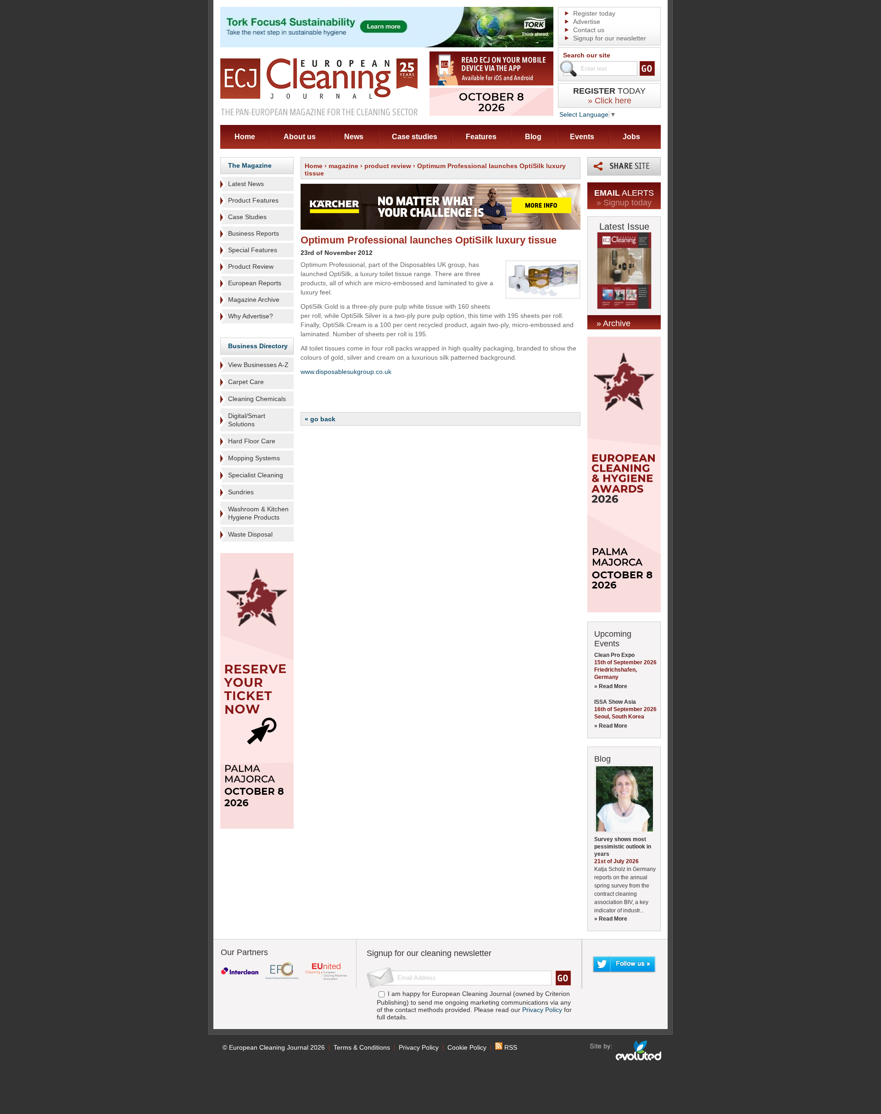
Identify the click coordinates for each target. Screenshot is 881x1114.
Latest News (246, 183)
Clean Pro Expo (614, 655)
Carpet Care (246, 381)
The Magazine (250, 165)
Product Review (250, 266)
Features (481, 137)
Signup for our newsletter (609, 38)
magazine (343, 166)
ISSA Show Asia (615, 702)
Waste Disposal (250, 534)
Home (244, 137)
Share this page (624, 166)
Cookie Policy (466, 1047)
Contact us (588, 30)
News (353, 137)
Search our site (586, 55)
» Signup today (624, 202)
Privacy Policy (542, 1009)
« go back (320, 419)
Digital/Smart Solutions (246, 420)
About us (300, 137)
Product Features (253, 200)
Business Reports (253, 233)
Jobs (631, 137)
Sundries (241, 492)
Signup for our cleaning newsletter (429, 953)
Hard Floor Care (251, 441)
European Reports (254, 283)
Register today (594, 13)
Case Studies (247, 217)
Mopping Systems (254, 458)
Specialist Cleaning (255, 475)
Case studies (414, 137)
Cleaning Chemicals (257, 398)
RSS (509, 1047)
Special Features (252, 250)
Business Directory (258, 346)
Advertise (586, 21)
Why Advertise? (250, 316)
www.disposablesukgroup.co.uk (346, 371)
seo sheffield (626, 1050)
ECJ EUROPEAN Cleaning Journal (319, 86)
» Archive (613, 323)
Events (582, 137)
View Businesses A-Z (258, 364)
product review (387, 166)
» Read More (610, 686)
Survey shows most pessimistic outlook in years (622, 846)
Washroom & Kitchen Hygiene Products (258, 513)
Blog (533, 137)
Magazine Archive (253, 299)
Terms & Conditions (362, 1047)
